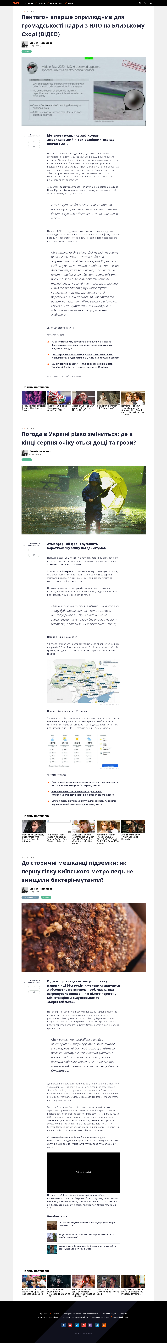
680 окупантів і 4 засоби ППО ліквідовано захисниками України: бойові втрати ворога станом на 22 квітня (82, 365)
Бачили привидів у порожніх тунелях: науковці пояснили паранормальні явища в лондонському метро (83, 802)
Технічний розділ (109, 1314)
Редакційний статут (121, 1317)
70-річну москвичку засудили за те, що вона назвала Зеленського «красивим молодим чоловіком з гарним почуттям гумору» (81, 345)
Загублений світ (30, 897)
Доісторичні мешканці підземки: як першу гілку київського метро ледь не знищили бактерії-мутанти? (84, 784)
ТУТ (73, 327)
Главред (67, 571)
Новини (41, 3)
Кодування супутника (100, 1317)
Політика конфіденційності (48, 1317)
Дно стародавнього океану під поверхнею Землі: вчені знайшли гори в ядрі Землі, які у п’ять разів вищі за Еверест (85, 356)
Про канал (44, 1314)
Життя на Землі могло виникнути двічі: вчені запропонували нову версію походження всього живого (82, 793)
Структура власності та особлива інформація (80, 1314)
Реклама (123, 1314)
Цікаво (26, 51)
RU (145, 3)
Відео (70, 3)
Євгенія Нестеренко (40, 42)
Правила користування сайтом (75, 1317)
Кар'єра (56, 1314)
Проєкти (29, 3)
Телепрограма (56, 3)
